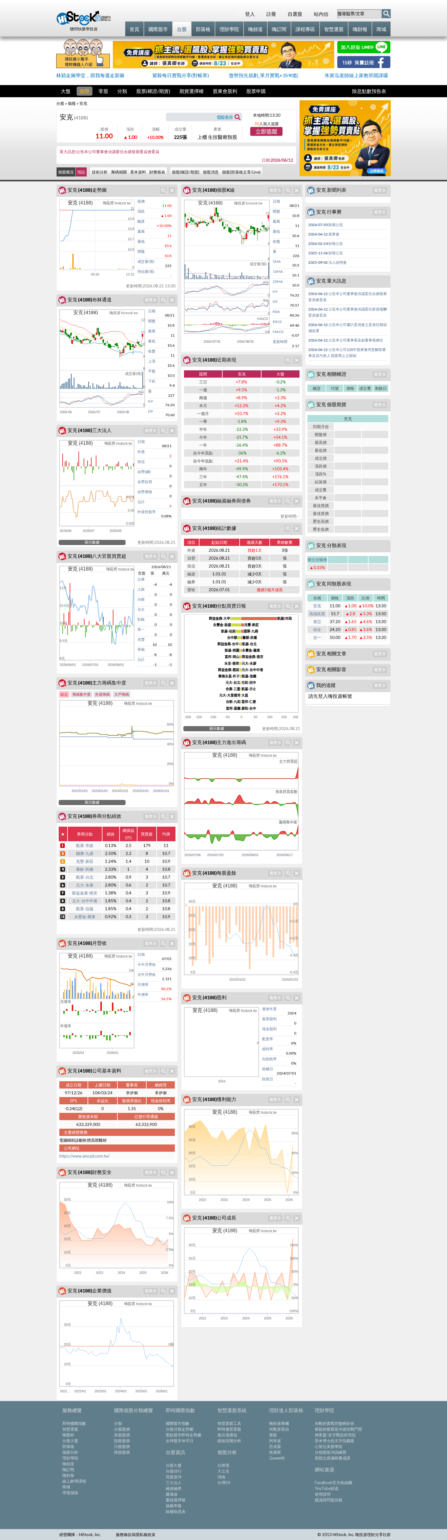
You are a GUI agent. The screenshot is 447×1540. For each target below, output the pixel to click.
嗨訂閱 (68, 1469)
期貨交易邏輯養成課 (332, 1458)
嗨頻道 (68, 1463)
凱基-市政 (84, 845)
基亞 (317, 621)
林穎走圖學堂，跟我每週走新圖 (90, 75)
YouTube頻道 (326, 1488)
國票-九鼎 (84, 853)
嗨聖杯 (68, 1434)
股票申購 (256, 91)
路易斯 (275, 1452)
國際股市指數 (177, 1423)
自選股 (295, 14)
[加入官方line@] (363, 51)
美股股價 (122, 1434)
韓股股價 (122, 1452)
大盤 (66, 91)
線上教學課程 (74, 1481)
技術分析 (100, 172)
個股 (84, 91)
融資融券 (174, 1488)
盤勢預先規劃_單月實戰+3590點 (263, 75)
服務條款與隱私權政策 (135, 1534)
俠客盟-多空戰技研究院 (335, 1434)
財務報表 (157, 172)
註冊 (271, 14)
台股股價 (122, 1429)
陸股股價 (122, 1440)
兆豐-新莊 (84, 861)
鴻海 (221, 1476)
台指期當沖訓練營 (330, 1452)
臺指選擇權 (175, 1499)
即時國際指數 (74, 1423)
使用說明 (323, 1494)
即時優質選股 (229, 1429)
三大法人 (174, 1482)
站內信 (321, 14)
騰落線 (172, 1494)
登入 (250, 14)
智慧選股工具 (229, 1423)
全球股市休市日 (179, 1440)
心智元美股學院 (328, 1446)
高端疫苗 (317, 613)
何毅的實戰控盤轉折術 (334, 1423)
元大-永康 (84, 885)
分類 (122, 91)
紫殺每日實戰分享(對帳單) (180, 75)
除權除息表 (175, 1511)
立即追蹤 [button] (266, 132)
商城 (66, 1486)
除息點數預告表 (369, 91)
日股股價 (122, 1446)
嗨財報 (68, 1475)
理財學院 (70, 1458)
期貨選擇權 (191, 91)
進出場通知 (227, 1434)
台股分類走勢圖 (179, 1429)
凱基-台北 (84, 877)
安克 (317, 605)
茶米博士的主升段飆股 (334, 1440)
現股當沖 (174, 1476)
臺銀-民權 (84, 869)
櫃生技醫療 (317, 559)
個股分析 (70, 1452)
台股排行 (174, 1471)
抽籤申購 (174, 1505)
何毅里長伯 (279, 1429)
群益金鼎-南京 (84, 892)
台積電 (223, 1465)
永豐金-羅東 (84, 916)
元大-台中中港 (84, 900)
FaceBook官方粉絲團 (333, 1482)
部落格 (68, 1446)
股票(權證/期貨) (153, 91)
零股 (103, 91)
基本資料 (138, 172)
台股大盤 (70, 1440)
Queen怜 (277, 1458)
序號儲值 (70, 1492)
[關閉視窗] (172, 190)
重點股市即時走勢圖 (183, 1434)
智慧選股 (70, 1429)
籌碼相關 (119, 172)
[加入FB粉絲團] (363, 66)
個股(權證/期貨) (185, 172)
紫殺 (273, 1434)
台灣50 (223, 1482)
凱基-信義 (84, 908)
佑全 (317, 629)
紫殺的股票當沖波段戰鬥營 (338, 1429)
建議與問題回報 (328, 1499)
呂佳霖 (275, 1446)
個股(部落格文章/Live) (241, 172)
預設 (81, 172)
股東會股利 (225, 91)
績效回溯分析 (229, 1440)
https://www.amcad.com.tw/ (84, 1156)
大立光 (223, 1471)
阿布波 (275, 1440)
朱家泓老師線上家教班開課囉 (356, 75)
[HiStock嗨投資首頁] (83, 24)
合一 (317, 637)
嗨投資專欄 (279, 1423)
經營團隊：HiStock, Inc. (80, 1534)
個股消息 (211, 172)
